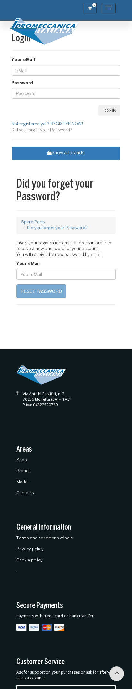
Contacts (25, 493)
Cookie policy (29, 560)
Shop (21, 460)
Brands (23, 471)
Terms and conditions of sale (44, 538)
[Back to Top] (116, 673)
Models (23, 482)
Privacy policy (30, 549)
